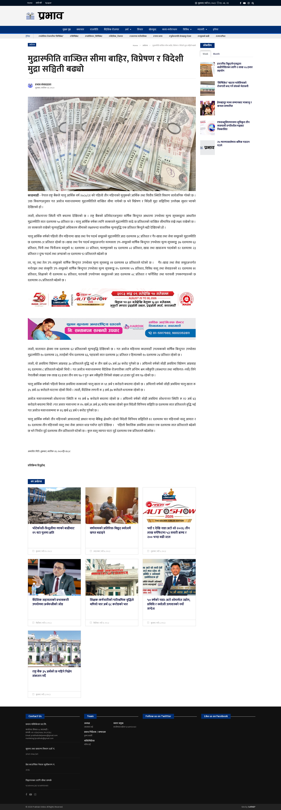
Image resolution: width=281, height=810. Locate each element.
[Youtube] (31, 794)
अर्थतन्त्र (145, 45)
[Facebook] (241, 3)
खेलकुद (152, 29)
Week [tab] (205, 54)
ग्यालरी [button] (201, 29)
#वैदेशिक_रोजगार (116, 36)
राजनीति (94, 29)
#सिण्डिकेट (74, 36)
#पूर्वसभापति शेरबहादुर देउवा (180, 36)
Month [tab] (216, 54)
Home (29, 3)
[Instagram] (249, 3)
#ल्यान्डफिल (220, 36)
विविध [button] (186, 29)
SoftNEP (251, 807)
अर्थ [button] (127, 29)
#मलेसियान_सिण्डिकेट (93, 36)
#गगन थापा (157, 36)
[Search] (253, 3)
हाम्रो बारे (39, 3)
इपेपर (215, 29)
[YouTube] (245, 3)
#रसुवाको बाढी (203, 36)
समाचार (80, 29)
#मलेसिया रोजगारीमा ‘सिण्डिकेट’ (50, 36)
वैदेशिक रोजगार (111, 29)
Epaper (48, 3)
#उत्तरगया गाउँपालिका (138, 36)
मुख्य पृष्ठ (67, 29)
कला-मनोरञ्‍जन (169, 29)
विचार (140, 29)
